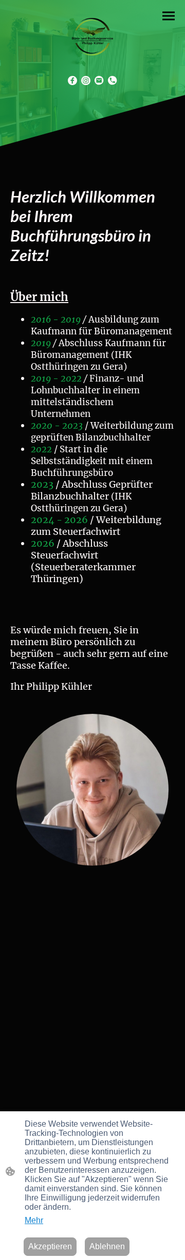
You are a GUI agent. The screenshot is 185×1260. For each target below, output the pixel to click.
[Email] (99, 80)
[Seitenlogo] (92, 36)
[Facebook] (72, 80)
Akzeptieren (50, 1246)
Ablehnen (107, 1246)
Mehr (34, 1220)
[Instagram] (85, 80)
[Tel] (112, 80)
